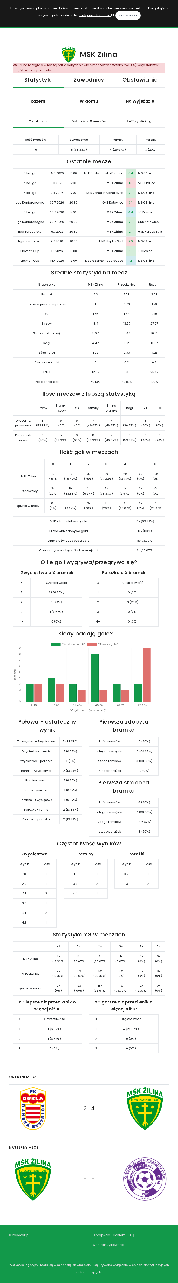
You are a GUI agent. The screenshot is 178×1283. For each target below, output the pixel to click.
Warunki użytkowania (108, 1245)
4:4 (130, 212)
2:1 (130, 222)
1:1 (130, 260)
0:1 (130, 193)
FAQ (131, 1235)
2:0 (130, 241)
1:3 (130, 183)
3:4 (130, 173)
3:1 (130, 202)
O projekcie (101, 1235)
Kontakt (119, 1235)
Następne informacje (95, 15)
